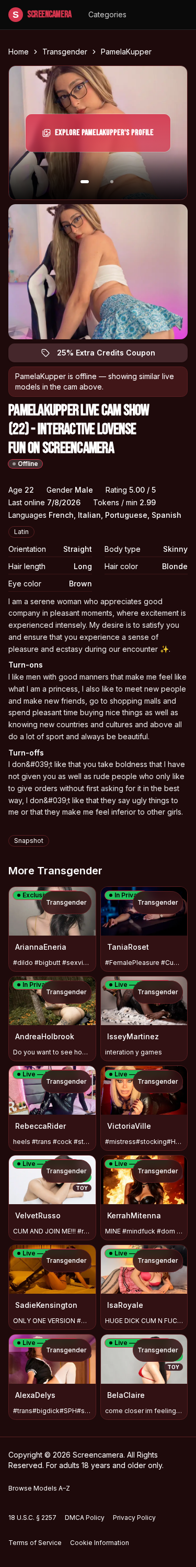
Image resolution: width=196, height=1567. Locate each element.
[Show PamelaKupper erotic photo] (84, 181)
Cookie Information (99, 1543)
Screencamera (42, 14)
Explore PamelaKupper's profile (104, 136)
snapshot (28, 840)
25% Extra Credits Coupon (112, 355)
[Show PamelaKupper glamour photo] (111, 181)
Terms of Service (35, 1543)
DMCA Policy (85, 1517)
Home (18, 51)
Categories (107, 14)
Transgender (64, 51)
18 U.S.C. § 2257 (32, 1517)
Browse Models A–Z (39, 1488)
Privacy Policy (134, 1517)
